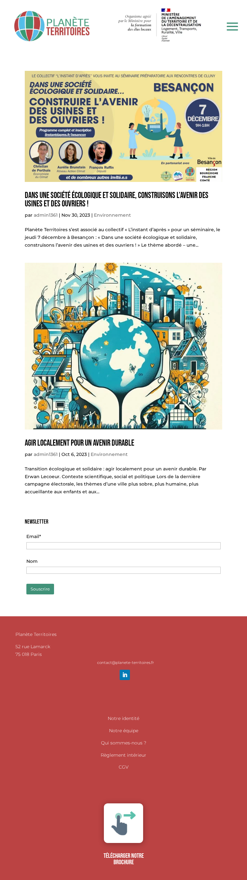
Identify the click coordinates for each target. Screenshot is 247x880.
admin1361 (46, 215)
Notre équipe (123, 730)
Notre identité (123, 718)
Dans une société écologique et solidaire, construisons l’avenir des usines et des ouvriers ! (116, 200)
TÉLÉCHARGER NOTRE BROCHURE (124, 859)
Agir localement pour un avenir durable (79, 443)
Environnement (112, 215)
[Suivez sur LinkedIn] (125, 675)
